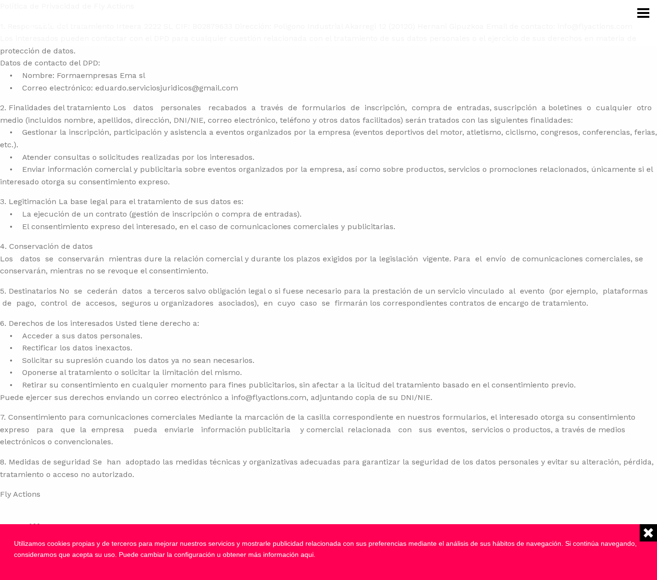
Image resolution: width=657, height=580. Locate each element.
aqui (307, 554)
